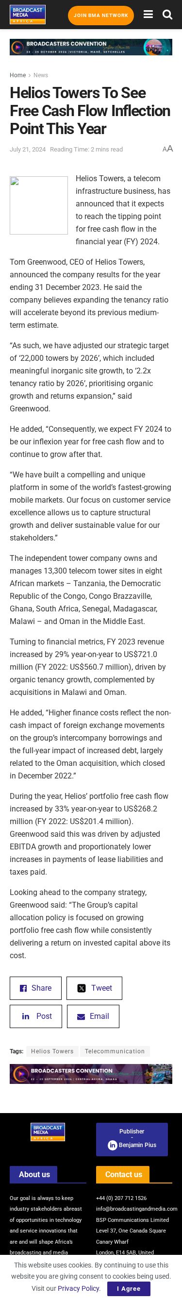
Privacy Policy (78, 1288)
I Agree (129, 1288)
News (40, 75)
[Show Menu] (148, 14)
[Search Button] (167, 14)
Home (18, 75)
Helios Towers (52, 1051)
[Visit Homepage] (28, 14)
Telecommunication (115, 1051)
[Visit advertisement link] (91, 54)
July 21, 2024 (28, 149)
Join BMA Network (101, 15)
